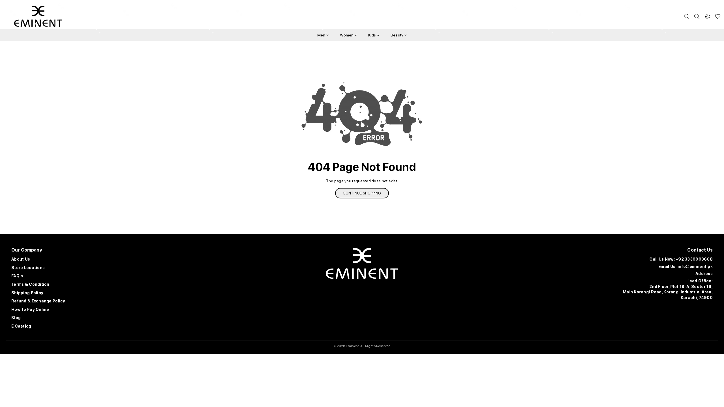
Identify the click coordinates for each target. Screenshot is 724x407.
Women (347, 35)
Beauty (397, 35)
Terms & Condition (30, 284)
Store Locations (28, 267)
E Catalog (21, 326)
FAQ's (17, 276)
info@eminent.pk (695, 266)
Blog (16, 317)
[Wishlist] (717, 16)
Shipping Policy (27, 293)
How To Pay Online (30, 309)
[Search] (687, 16)
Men (321, 35)
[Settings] (707, 16)
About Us (20, 259)
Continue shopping (362, 193)
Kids (372, 35)
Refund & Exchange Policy (38, 301)
